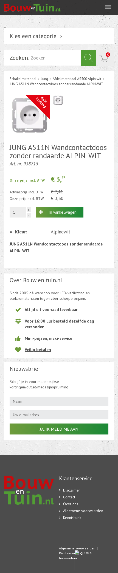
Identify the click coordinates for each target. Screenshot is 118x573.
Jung (44, 79)
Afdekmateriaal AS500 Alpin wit (77, 79)
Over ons (70, 503)
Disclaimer (71, 490)
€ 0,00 (108, 54)
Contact (69, 497)
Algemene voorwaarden (83, 510)
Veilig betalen (38, 349)
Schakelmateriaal (23, 79)
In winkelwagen (63, 212)
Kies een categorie (33, 36)
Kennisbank (72, 517)
